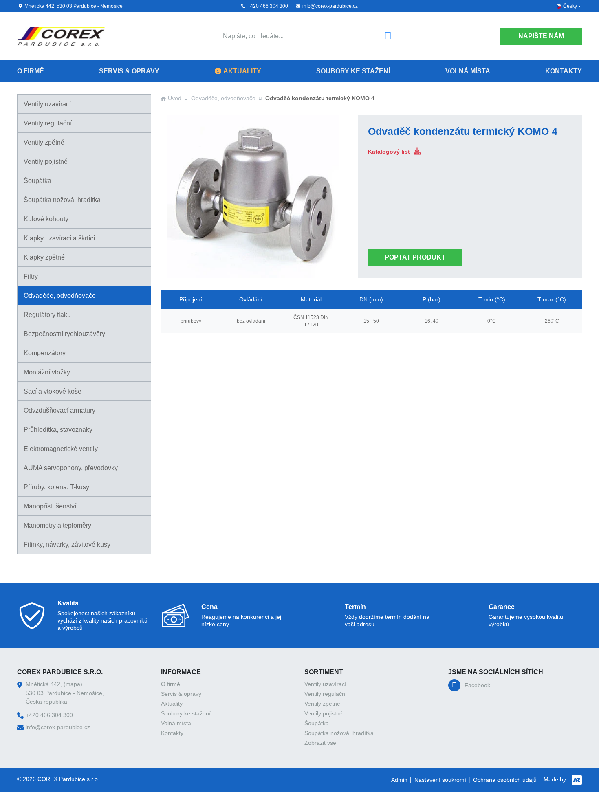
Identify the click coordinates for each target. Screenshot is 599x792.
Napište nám (541, 36)
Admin (399, 780)
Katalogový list (390, 151)
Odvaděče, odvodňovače (60, 295)
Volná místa (467, 71)
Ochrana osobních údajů (505, 780)
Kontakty (563, 71)
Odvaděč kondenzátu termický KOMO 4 (319, 98)
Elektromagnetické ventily (61, 448)
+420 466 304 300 (267, 6)
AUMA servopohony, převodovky (71, 467)
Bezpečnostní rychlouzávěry (64, 333)
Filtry (31, 276)
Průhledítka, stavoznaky (58, 429)
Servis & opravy (129, 71)
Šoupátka (37, 180)
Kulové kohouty (46, 219)
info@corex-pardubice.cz (330, 6)
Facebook (477, 685)
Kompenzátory (45, 353)
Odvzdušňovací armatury (59, 410)
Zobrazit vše (320, 742)
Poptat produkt (415, 257)
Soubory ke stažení (353, 71)
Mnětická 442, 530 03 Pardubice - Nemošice (73, 6)
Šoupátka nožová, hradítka (62, 199)
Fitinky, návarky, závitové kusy (67, 544)
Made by (556, 779)
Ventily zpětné (44, 142)
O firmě (30, 71)
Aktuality (242, 71)
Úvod (174, 98)
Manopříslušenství (50, 506)
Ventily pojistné (46, 161)
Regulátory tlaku (47, 314)
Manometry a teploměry (57, 525)
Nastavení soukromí (440, 780)
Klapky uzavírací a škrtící (59, 238)
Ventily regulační (48, 123)
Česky (570, 6)
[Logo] (61, 36)
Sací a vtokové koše (52, 391)
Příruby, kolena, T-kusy (56, 487)
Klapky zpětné (44, 257)
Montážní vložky (47, 372)
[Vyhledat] (388, 36)
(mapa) (73, 684)
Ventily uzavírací (47, 104)
